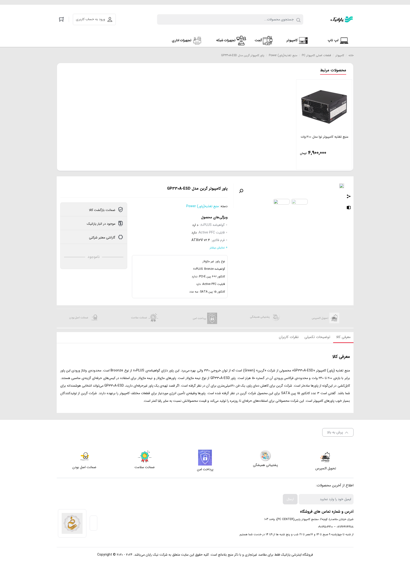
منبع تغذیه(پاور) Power (283, 55)
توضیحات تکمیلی (317, 337)
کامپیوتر (339, 55)
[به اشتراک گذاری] (348, 196)
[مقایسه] (348, 208)
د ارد (195, 225)
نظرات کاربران (289, 337)
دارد (194, 232)
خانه (351, 55)
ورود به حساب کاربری (90, 19)
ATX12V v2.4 (200, 240)
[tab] (343, 337)
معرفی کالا (343, 337)
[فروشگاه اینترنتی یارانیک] (342, 19)
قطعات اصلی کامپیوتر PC (316, 55)
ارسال (290, 499)
